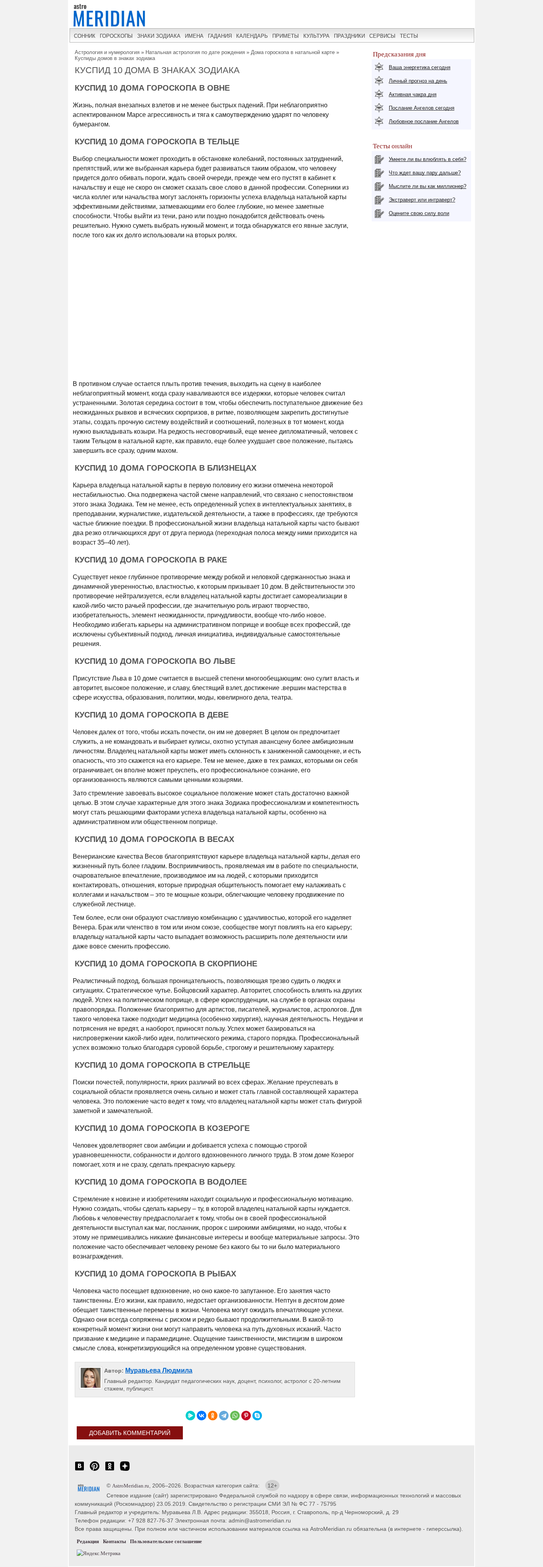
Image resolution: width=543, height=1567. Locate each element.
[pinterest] (95, 1470)
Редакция (88, 1541)
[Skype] (257, 1415)
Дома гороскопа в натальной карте (293, 52)
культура (316, 36)
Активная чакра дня (412, 94)
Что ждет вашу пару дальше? (425, 173)
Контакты (114, 1541)
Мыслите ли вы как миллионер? (427, 186)
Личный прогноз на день (418, 81)
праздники (349, 36)
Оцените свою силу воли (419, 213)
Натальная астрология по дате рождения (195, 52)
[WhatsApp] (235, 1415)
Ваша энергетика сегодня (419, 67)
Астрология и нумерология (107, 52)
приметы (285, 36)
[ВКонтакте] (201, 1415)
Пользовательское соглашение (166, 1541)
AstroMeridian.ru (130, 1486)
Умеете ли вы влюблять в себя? (427, 159)
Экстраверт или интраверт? (422, 200)
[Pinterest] (246, 1415)
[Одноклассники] (212, 1415)
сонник (84, 36)
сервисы (382, 36)
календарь (252, 36)
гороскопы (116, 36)
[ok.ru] (110, 1470)
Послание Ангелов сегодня (421, 108)
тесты (409, 36)
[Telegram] (224, 1415)
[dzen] (125, 1470)
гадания (220, 36)
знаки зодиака (158, 36)
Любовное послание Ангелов (424, 121)
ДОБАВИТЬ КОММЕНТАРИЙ (130, 1432)
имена (194, 36)
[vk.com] (79, 1470)
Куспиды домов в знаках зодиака (115, 58)
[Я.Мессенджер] (190, 1415)
